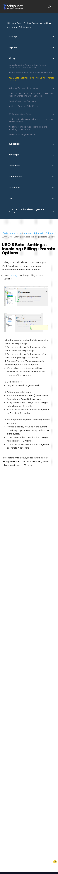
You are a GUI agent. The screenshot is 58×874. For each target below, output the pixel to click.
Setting (13, 275)
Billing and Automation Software (38, 233)
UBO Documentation (12, 233)
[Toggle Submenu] (53, 36)
